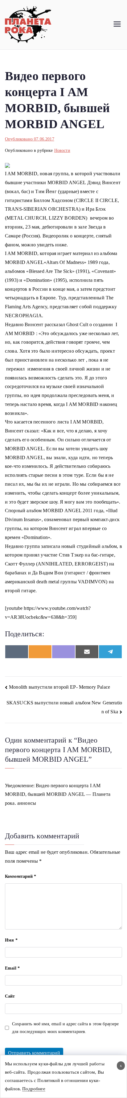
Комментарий (20, 876)
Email (12, 968)
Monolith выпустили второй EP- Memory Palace (59, 687)
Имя (11, 940)
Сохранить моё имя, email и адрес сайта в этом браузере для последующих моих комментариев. (65, 1028)
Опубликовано (29, 139)
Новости (62, 150)
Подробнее (33, 1088)
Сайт (10, 996)
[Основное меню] (117, 25)
